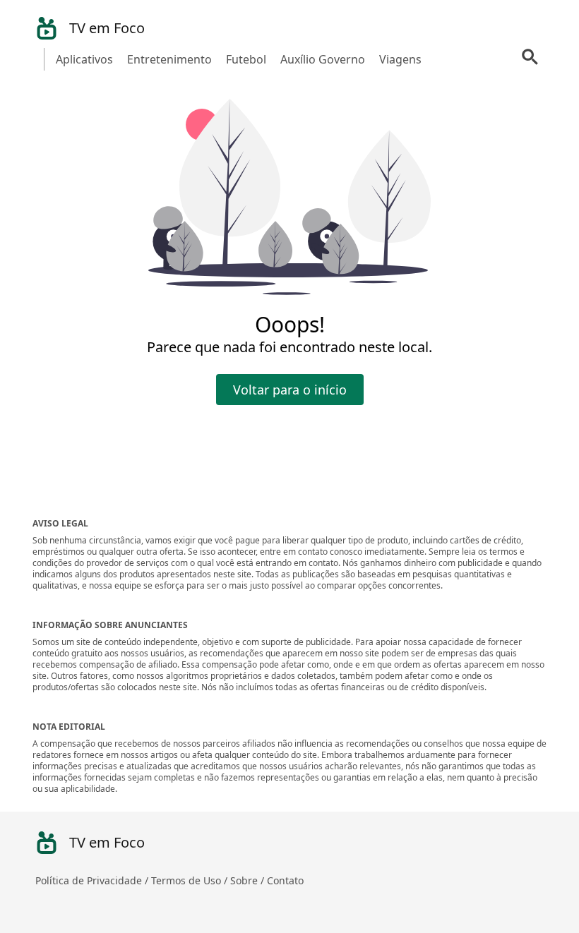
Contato (285, 880)
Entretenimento (169, 59)
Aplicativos (84, 59)
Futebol (246, 59)
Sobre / (248, 880)
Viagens (400, 59)
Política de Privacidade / (93, 880)
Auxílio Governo (322, 59)
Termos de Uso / (190, 880)
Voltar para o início (290, 389)
